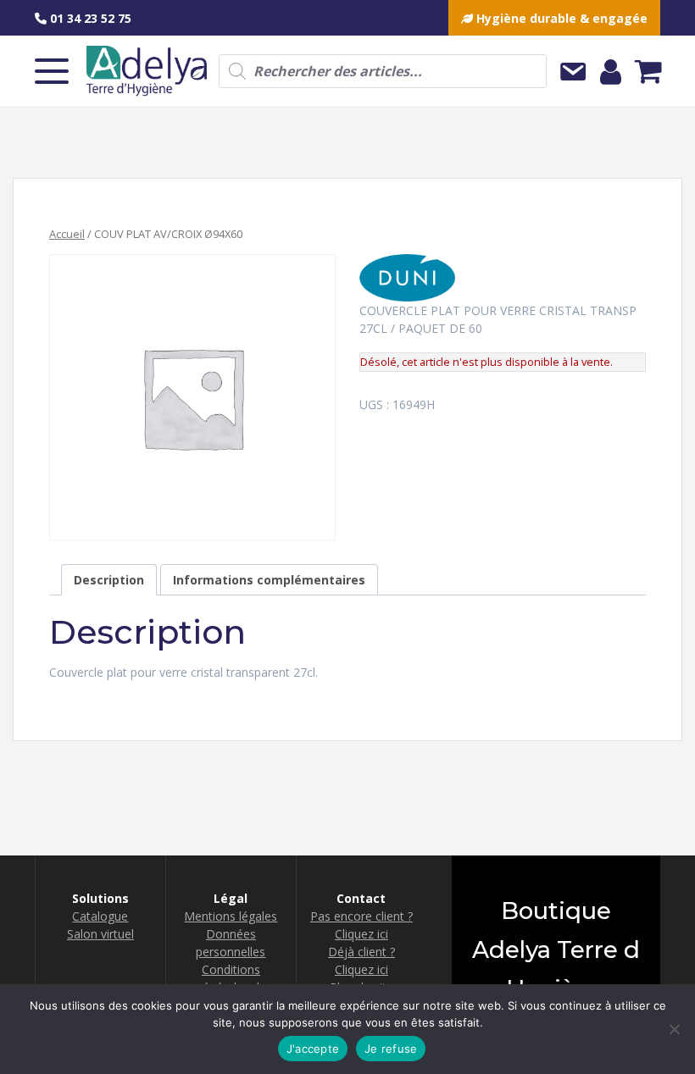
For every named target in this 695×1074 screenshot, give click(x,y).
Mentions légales (230, 916)
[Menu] (52, 71)
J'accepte (312, 1048)
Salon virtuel (100, 934)
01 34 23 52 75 (89, 18)
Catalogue (100, 916)
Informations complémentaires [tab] (269, 580)
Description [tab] (109, 580)
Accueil (67, 233)
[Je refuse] (673, 1029)
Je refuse (390, 1048)
